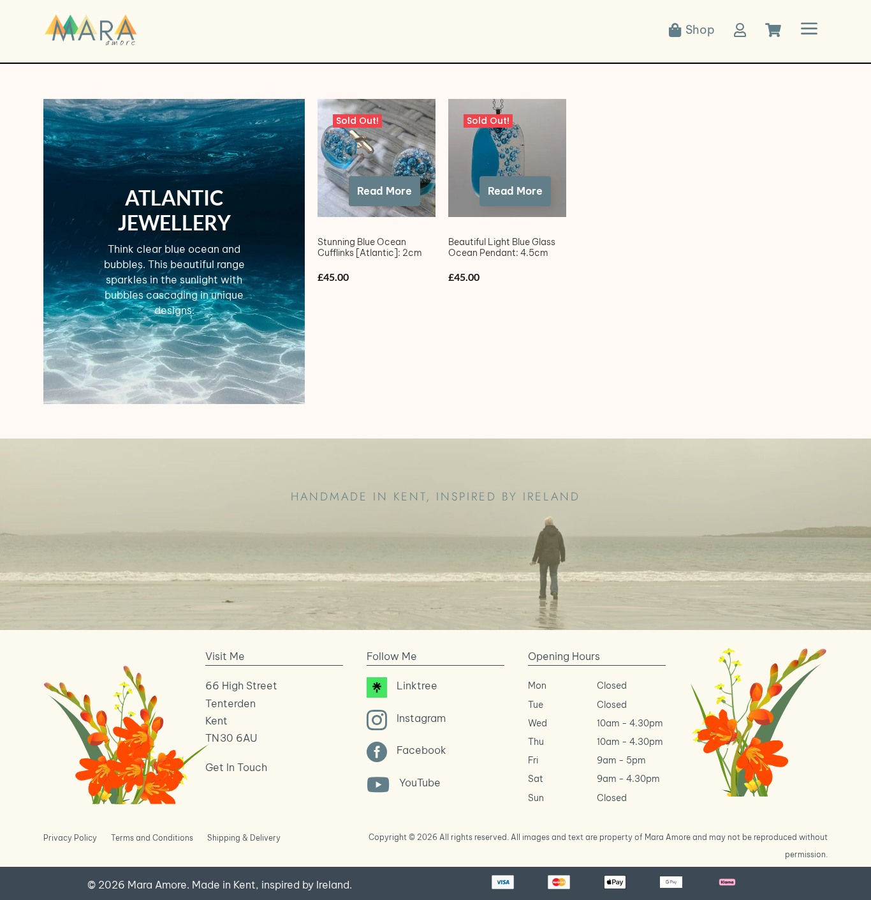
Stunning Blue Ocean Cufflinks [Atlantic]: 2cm (370, 247)
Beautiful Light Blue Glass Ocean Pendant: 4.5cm (501, 247)
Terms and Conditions (152, 838)
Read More (384, 190)
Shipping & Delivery (244, 838)
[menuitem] (691, 30)
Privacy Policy (70, 838)
